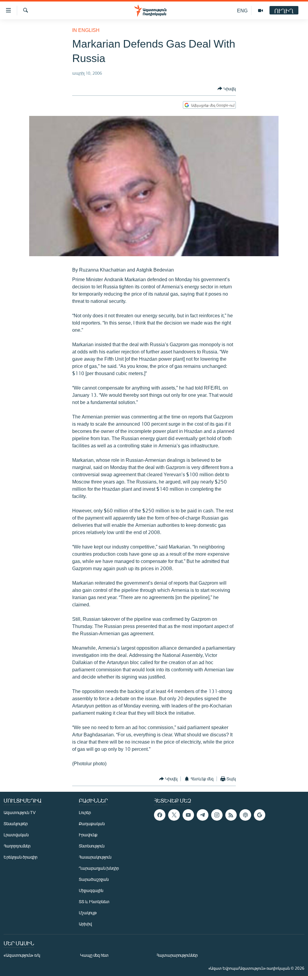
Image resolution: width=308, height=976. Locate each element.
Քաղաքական (92, 823)
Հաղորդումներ (17, 845)
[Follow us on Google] (259, 815)
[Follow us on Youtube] (188, 815)
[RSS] (231, 815)
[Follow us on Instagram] (217, 815)
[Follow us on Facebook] (159, 815)
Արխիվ (85, 923)
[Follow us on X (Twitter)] (174, 815)
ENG (242, 10)
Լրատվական (16, 834)
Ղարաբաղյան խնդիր (99, 868)
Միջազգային (91, 890)
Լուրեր (85, 812)
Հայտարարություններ (177, 955)
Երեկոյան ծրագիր (20, 856)
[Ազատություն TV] (260, 10)
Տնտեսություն (91, 845)
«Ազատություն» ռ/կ (22, 955)
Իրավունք (88, 834)
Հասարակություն (95, 856)
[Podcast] (245, 815)
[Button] (226, 88)
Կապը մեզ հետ (94, 955)
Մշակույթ (88, 912)
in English (86, 30)
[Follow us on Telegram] (202, 815)
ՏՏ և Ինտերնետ (94, 901)
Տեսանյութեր (16, 823)
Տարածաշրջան (94, 879)
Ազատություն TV (19, 812)
